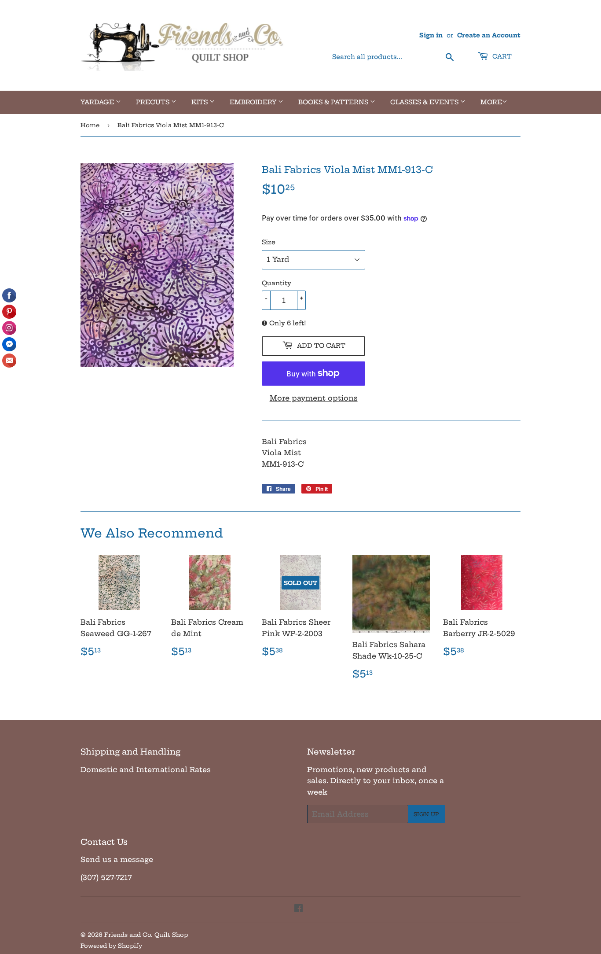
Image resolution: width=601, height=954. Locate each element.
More (491, 102)
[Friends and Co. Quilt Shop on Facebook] (298, 909)
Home (90, 125)
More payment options (314, 398)
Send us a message (117, 859)
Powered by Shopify (111, 945)
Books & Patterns (334, 102)
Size (268, 242)
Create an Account (488, 35)
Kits (200, 102)
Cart (501, 56)
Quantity (276, 283)
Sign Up (426, 814)
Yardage (98, 102)
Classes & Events (425, 102)
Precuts (153, 102)
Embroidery (254, 102)
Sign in (431, 35)
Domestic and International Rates (146, 769)
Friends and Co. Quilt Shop (146, 934)
